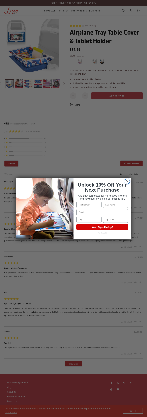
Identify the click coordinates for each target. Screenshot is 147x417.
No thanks (102, 232)
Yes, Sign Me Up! (102, 227)
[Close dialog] (127, 181)
